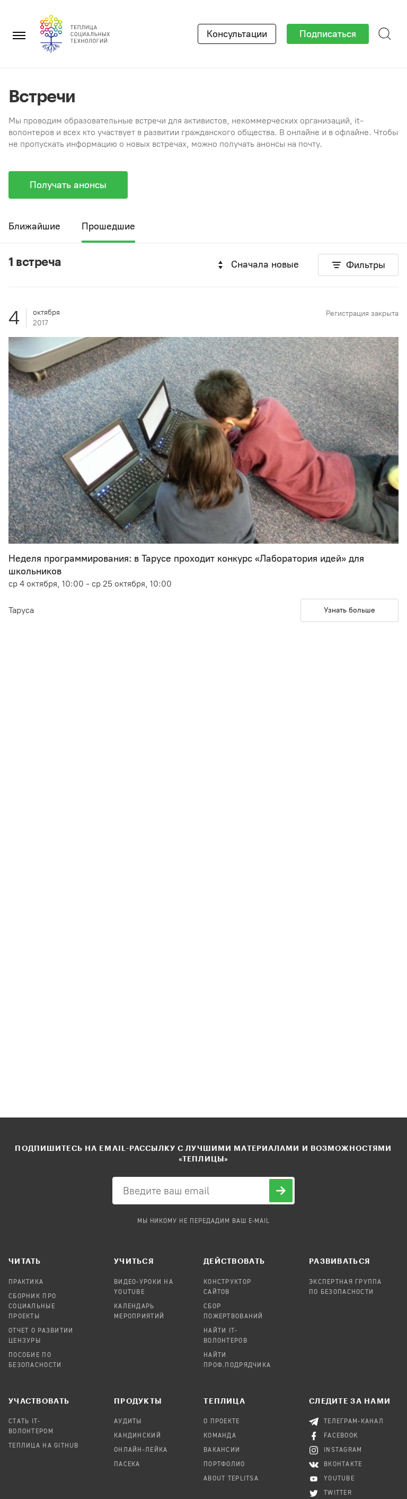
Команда (220, 1436)
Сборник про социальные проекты (32, 1306)
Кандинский (137, 1436)
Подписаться (327, 34)
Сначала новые (265, 264)
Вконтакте (343, 1464)
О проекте (222, 1421)
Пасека (127, 1464)
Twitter (338, 1493)
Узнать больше (349, 610)
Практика (25, 1282)
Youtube (339, 1479)
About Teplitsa (231, 1479)
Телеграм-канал (354, 1421)
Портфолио (224, 1464)
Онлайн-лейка (140, 1450)
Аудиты (128, 1421)
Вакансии (222, 1450)
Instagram (343, 1450)
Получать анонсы (68, 185)
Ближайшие (34, 226)
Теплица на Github (43, 1446)
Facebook (341, 1436)
